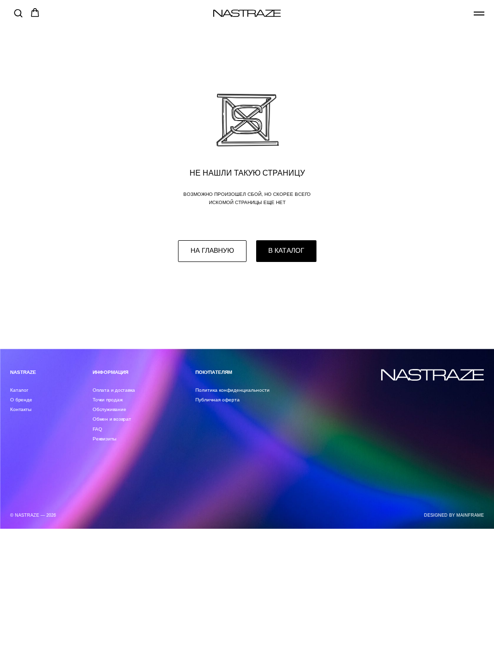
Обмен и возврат (112, 419)
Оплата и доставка (114, 390)
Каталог (19, 390)
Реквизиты (104, 438)
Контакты (20, 409)
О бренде (21, 399)
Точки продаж (108, 399)
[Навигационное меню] (479, 13)
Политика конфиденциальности (232, 390)
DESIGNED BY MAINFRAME (454, 515)
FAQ (97, 429)
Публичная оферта (217, 399)
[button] (18, 12)
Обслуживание (109, 409)
